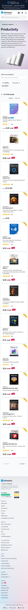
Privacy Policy (4, 561)
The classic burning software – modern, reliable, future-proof (13, 211)
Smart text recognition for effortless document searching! (12, 241)
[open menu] (25, 13)
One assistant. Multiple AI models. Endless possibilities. (13, 302)
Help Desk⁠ (3, 574)
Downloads (4, 585)
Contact (3, 534)
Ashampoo (4, 598)
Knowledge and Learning (7, 518)
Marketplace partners (6, 545)
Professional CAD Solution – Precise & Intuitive (12, 417)
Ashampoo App (5, 588)
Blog (6, 608)
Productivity (4, 508)
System (3, 506)
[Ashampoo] (7, 480)
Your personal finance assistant (11, 362)
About (2, 556)
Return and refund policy (7, 568)
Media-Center (4, 550)
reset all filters (5, 86)
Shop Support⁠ (4, 577)
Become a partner (5, 547)
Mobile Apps (4, 515)
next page (22, 463)
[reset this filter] (19, 83)
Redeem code (4, 590)
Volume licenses (5, 542)
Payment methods (6, 566)
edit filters (6, 83)
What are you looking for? (7, 74)
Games (3, 513)
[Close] (26, 1)
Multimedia (4, 503)
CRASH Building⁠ (5, 536)
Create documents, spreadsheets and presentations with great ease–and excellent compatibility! (14, 272)
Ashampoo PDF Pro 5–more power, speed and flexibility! (13, 150)
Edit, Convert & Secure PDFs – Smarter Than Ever (14, 447)
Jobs (2, 531)
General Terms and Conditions (9, 558)
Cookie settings (5, 563)
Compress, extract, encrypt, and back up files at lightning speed (13, 332)
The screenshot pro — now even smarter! (13, 5)
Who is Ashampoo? (6, 524)
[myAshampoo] (18, 13)
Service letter (4, 595)
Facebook (13, 608)
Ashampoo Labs (5, 529)
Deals (3, 583)
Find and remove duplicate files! (11, 390)
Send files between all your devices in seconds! (12, 120)
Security (3, 511)
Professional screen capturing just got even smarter (14, 181)
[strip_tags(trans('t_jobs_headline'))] (16, 494)
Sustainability (4, 526)
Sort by (11, 98)
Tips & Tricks (4, 593)
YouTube (22, 608)
